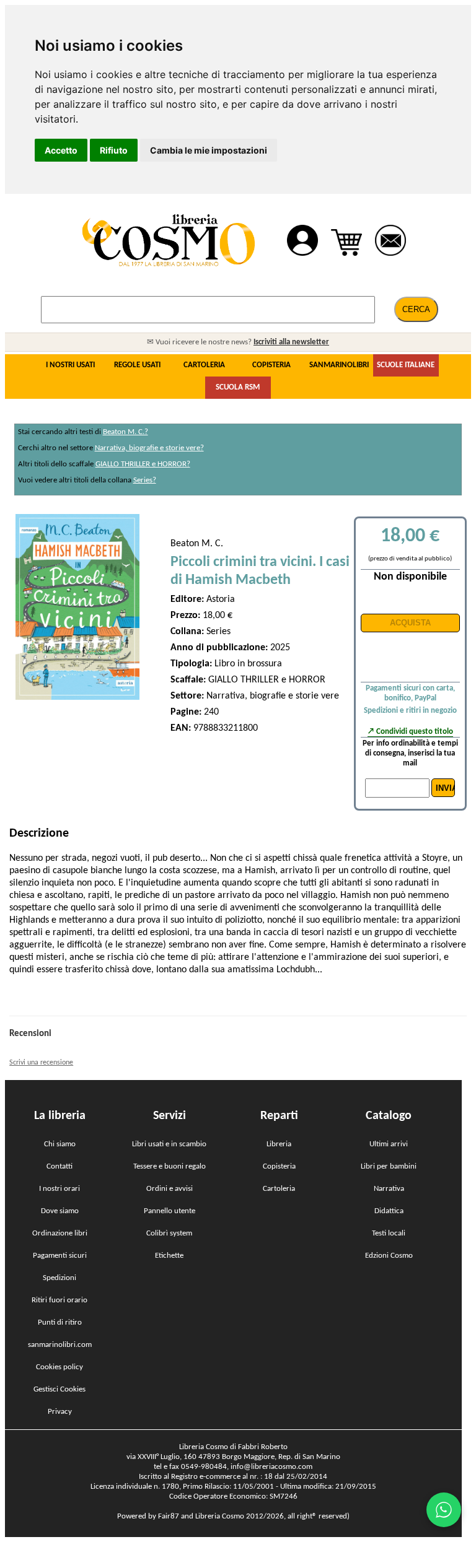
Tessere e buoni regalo (169, 1166)
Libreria (279, 1144)
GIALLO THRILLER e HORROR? (142, 464)
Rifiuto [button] (114, 150)
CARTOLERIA (204, 365)
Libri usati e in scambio (169, 1144)
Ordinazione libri (59, 1233)
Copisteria (279, 1166)
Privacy (60, 1412)
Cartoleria (279, 1189)
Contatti (59, 1166)
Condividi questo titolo (414, 732)
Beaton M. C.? (125, 432)
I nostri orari (59, 1189)
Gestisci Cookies (59, 1389)
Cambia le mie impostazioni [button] (208, 150)
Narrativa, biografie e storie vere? (149, 448)
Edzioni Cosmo (389, 1256)
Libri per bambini (388, 1166)
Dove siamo (60, 1211)
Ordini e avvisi (169, 1189)
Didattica (388, 1211)
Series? (144, 480)
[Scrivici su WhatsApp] (443, 1509)
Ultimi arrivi (388, 1144)
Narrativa (389, 1189)
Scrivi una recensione (41, 1062)
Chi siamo (60, 1144)
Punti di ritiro (60, 1322)
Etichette (169, 1256)
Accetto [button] (61, 150)
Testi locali (388, 1233)
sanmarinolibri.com (60, 1345)
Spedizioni (59, 1278)
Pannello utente (169, 1211)
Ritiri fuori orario (59, 1300)
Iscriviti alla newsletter (291, 342)
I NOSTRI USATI (70, 365)
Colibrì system (169, 1233)
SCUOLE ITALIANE (405, 365)
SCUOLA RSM (238, 387)
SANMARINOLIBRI (339, 365)
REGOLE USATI (137, 365)
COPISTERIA (271, 365)
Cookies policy (59, 1367)
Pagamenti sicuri (60, 1256)
